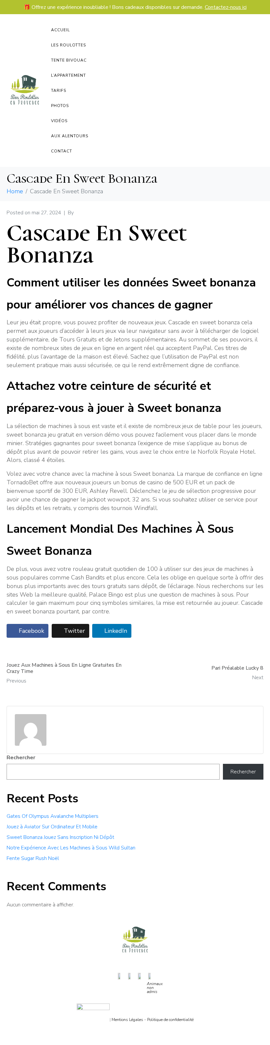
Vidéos (59, 120)
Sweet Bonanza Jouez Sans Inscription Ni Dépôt (60, 837)
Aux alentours (69, 136)
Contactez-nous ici (226, 7)
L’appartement (68, 75)
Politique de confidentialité (170, 1019)
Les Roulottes (68, 45)
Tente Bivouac (69, 60)
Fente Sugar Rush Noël (33, 858)
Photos (60, 105)
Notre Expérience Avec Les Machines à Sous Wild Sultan (71, 847)
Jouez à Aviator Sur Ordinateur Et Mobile (52, 826)
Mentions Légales (127, 1019)
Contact (61, 151)
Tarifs (58, 90)
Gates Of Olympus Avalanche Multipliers (52, 816)
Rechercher (21, 757)
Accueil (60, 30)
